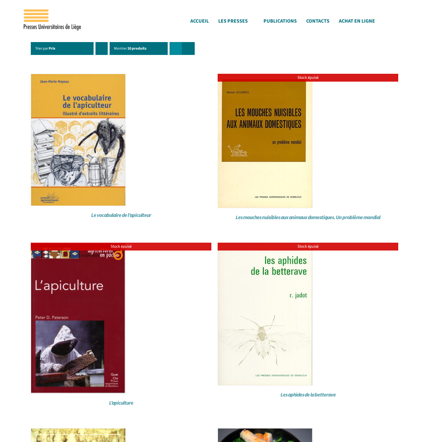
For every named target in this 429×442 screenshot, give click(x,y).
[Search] (406, 23)
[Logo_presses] (52, 11)
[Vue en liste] (188, 48)
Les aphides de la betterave (308, 395)
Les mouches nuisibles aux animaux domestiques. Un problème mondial (308, 217)
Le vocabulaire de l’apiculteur (121, 215)
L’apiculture (121, 403)
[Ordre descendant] (101, 48)
